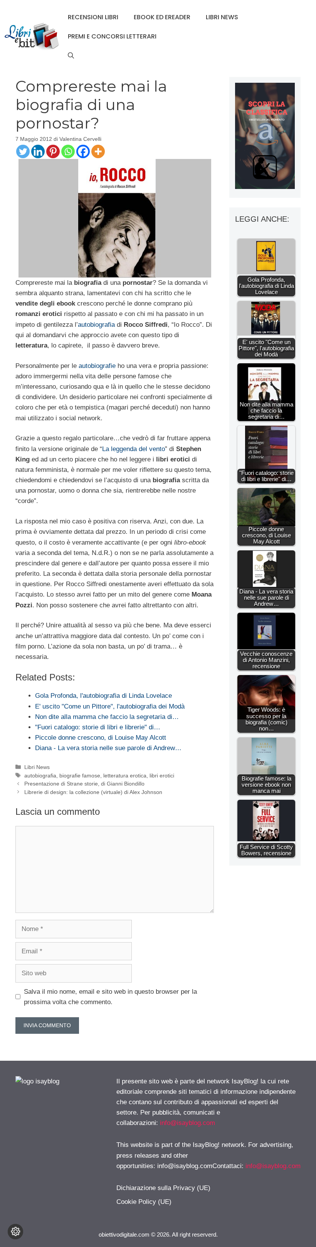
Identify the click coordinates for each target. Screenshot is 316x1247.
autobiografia (96, 324)
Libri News (222, 17)
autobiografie (97, 365)
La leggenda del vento (133, 449)
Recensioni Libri (93, 17)
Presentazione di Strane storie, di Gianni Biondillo (84, 784)
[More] (98, 151)
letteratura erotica (124, 775)
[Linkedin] (38, 151)
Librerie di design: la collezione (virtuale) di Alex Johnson (93, 792)
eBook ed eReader (162, 17)
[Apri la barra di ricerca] (71, 55)
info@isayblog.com (187, 1123)
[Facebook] (83, 151)
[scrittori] (265, 187)
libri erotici (162, 775)
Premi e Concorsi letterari (112, 36)
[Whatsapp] (68, 151)
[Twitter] (23, 151)
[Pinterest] (53, 151)
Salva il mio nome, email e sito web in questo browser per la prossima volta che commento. (110, 997)
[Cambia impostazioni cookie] (15, 1231)
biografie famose (79, 775)
